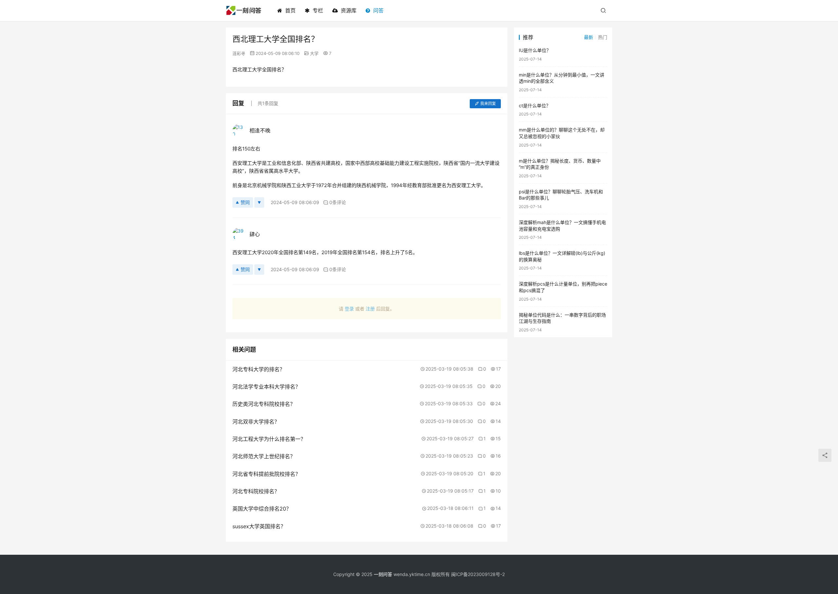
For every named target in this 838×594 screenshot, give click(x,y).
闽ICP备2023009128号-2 (478, 574)
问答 (378, 10)
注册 (370, 308)
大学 (314, 53)
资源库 (348, 10)
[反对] (259, 202)
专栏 (318, 10)
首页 (290, 10)
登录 (349, 308)
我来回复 (488, 103)
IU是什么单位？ (535, 50)
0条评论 (337, 202)
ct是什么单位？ (535, 105)
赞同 (245, 202)
